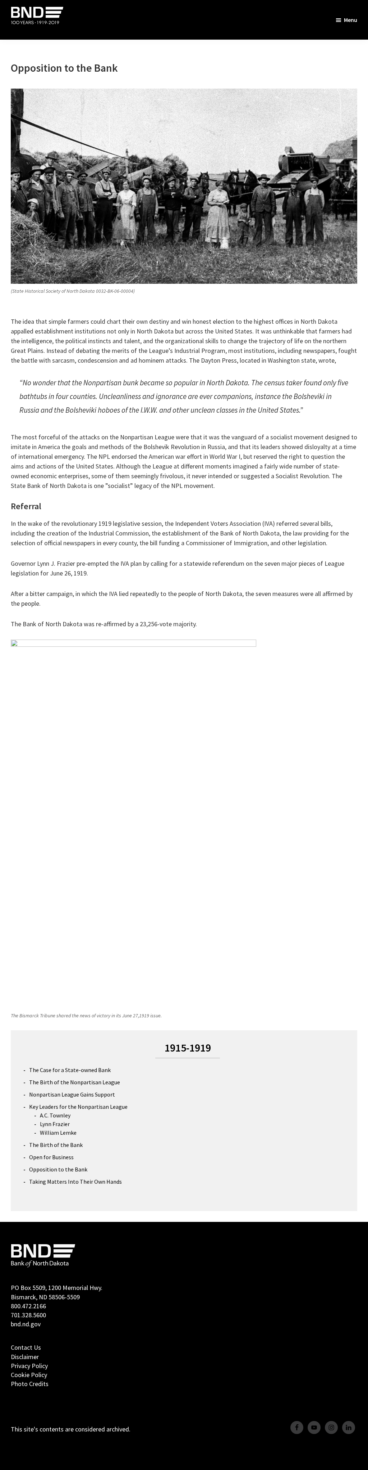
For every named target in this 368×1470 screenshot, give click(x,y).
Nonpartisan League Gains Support (72, 1094)
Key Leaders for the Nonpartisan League (78, 1106)
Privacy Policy (29, 1366)
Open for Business (51, 1157)
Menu (350, 19)
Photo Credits (30, 1384)
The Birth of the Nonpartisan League (74, 1082)
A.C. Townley (55, 1115)
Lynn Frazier (55, 1124)
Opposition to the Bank (58, 1169)
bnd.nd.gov (26, 1324)
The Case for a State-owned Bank (70, 1070)
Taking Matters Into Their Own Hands (75, 1181)
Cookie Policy (29, 1375)
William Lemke (58, 1132)
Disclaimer (25, 1357)
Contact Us (26, 1347)
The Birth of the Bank (56, 1144)
